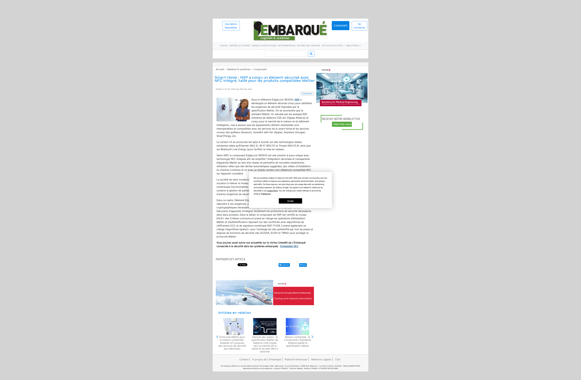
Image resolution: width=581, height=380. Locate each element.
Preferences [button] (266, 194)
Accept (290, 201)
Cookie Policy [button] (272, 191)
